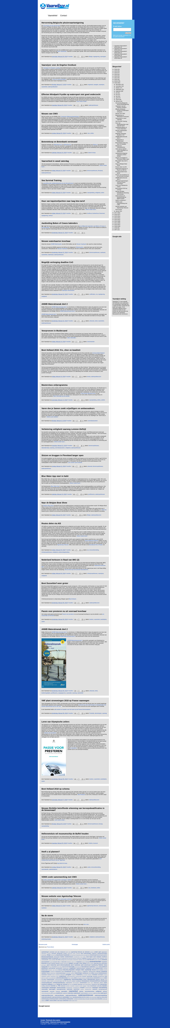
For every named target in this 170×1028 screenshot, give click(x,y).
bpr (57, 958)
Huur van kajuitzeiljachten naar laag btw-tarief (63, 201)
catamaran (94, 958)
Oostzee (84, 976)
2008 (115, 228)
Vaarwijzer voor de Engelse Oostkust (59, 65)
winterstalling (62, 999)
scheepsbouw (85, 981)
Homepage (75, 944)
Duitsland (93, 887)
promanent (96, 978)
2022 (115, 76)
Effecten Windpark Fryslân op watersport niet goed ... (121, 110)
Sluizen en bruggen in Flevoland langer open (62, 455)
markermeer (52, 973)
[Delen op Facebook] (82, 57)
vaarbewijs (52, 987)
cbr (98, 958)
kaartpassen (89, 968)
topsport (77, 985)
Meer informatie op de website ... (62, 396)
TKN (59, 986)
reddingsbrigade (50, 979)
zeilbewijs (105, 998)
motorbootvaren (102, 973)
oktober (118, 88)
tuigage (84, 985)
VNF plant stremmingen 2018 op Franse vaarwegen (65, 700)
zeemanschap (81, 998)
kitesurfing (66, 970)
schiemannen (69, 982)
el (60, 961)
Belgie (91, 56)
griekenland (104, 963)
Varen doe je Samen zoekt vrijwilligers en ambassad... (121, 150)
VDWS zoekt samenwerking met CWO (59, 877)
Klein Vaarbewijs (61, 51)
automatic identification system (59, 953)
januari (118, 211)
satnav (73, 981)
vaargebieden (69, 987)
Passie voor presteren (68, 614)
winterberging (45, 999)
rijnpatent (98, 979)
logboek (79, 971)
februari (118, 101)
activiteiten (52, 952)
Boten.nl (95, 144)
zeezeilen (99, 999)
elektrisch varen (70, 961)
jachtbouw (104, 966)
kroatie (105, 969)
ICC (49, 966)
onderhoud (62, 976)
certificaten (92, 294)
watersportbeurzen (96, 376)
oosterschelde (78, 976)
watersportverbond (57, 997)
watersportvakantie (47, 997)
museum (95, 843)
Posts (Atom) (50, 947)
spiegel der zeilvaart (61, 984)
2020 (115, 79)
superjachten (103, 984)
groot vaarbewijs (75, 965)
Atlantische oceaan (46, 953)
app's (99, 952)
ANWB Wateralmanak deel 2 (55, 304)
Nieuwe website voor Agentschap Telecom (61, 896)
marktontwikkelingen (61, 973)
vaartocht (94, 989)
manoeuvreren (92, 971)
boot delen (83, 956)
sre (70, 984)
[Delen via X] (80, 57)
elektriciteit (63, 961)
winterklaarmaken (46, 939)
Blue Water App (55, 486)
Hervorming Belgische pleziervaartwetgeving (63, 23)
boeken (91, 619)
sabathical (69, 981)
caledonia (84, 958)
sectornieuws (83, 982)
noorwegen (100, 974)
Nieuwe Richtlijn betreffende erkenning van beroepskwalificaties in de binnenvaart (73, 809)
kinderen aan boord (53, 969)
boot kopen (89, 956)
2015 (115, 216)
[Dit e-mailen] (77, 57)
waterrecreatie (96, 993)
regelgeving (96, 56)
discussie (85, 959)
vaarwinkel (44, 86)
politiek (75, 978)
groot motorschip (51, 965)
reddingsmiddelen (59, 979)
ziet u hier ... (87, 924)
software (50, 984)
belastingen (44, 955)
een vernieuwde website (64, 899)
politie (72, 978)
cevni (106, 958)
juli (117, 93)
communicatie (102, 905)
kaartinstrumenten (80, 968)
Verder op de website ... (53, 417)
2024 (115, 72)
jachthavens (91, 494)
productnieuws (89, 978)
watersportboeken (53, 86)
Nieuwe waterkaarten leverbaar (56, 241)
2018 (115, 83)
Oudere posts (106, 944)
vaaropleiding (91, 192)
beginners (94, 953)
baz (82, 953)
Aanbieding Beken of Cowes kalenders (60, 223)
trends (89, 376)
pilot (106, 976)
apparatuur (104, 952)
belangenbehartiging (102, 953)
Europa (101, 824)
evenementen (91, 341)
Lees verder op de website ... (75, 462)
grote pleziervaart (86, 965)
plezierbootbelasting (61, 978)
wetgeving (98, 997)
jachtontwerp (59, 968)
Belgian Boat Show (48, 505)
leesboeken (58, 971)
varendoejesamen (93, 420)
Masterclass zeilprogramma (54, 385)
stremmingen (98, 713)
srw (72, 984)
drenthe (100, 959)
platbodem (53, 978)
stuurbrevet (94, 984)
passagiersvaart (101, 976)
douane (96, 959)
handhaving (94, 965)
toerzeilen (72, 985)
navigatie (68, 974)
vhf (52, 993)
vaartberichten (88, 989)
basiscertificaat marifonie (91, 540)
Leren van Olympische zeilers (55, 722)
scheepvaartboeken (47, 982)
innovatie (71, 966)
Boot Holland (81, 794)
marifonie (44, 908)
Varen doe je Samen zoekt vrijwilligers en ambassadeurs (68, 408)
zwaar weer (74, 1000)
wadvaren (65, 993)
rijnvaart (102, 979)
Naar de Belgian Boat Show (54, 503)
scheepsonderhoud (95, 981)
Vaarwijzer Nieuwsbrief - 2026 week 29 (120, 57)
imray (61, 966)
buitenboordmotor (72, 958)
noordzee (94, 974)
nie (83, 974)
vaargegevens (62, 693)
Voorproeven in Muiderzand (54, 331)
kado (93, 968)
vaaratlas (104, 986)
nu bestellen (73, 748)
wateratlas (70, 993)
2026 (115, 69)
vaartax (82, 989)
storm (84, 984)
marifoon (44, 973)
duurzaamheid (45, 962)
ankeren (92, 952)
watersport (103, 993)
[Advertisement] (62, 1011)
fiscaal (48, 963)
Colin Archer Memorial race (88, 393)
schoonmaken (76, 982)
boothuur (89, 213)
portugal (79, 978)
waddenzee (59, 993)
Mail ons (104, 509)
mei (117, 96)
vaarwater (69, 693)
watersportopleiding (101, 995)
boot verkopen (97, 956)
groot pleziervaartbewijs (63, 965)
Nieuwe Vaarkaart (81, 244)
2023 (115, 74)
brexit (59, 958)
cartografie (89, 958)
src (68, 984)
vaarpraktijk (45, 989)
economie (54, 961)
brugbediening (64, 958)
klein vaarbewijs (86, 970)
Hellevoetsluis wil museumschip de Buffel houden (65, 834)
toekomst (63, 985)
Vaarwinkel (52, 15)
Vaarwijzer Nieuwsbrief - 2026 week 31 (120, 52)
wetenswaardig (92, 997)
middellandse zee (86, 973)
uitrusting (99, 985)
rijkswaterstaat (45, 447)
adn (56, 952)
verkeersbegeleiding (63, 552)
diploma (80, 959)
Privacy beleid (45, 1022)
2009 (115, 226)
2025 (115, 71)
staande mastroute (77, 984)
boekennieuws (69, 956)
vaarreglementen (61, 989)
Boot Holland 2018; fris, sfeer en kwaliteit (61, 350)
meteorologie (78, 973)
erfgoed (83, 961)
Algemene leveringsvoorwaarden (60, 1022)
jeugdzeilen (73, 968)
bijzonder (88, 955)
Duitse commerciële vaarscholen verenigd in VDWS (57, 879)
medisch (73, 973)
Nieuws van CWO (50, 114)
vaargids (96, 84)
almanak (91, 321)
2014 (115, 218)
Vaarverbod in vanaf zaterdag (55, 161)
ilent (58, 966)
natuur (53, 974)
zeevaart (87, 998)
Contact (63, 15)
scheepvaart (103, 981)
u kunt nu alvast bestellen (59, 79)
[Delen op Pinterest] (84, 57)
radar (105, 978)
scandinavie (78, 981)
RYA (65, 981)
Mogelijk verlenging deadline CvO (57, 262)
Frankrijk (91, 713)
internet (97, 966)
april (117, 98)
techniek (53, 986)
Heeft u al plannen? (51, 852)
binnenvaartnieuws (92, 170)
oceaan (105, 974)
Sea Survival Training (51, 180)
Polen (69, 978)
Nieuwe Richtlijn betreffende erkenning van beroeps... (122, 193)
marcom (98, 971)
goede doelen (90, 963)
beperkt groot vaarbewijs (62, 955)
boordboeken (77, 956)
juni (117, 94)
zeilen (102, 192)
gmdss (84, 963)
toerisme (68, 985)
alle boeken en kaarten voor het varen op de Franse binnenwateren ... (73, 709)
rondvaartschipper (58, 981)
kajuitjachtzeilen (99, 968)
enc (75, 961)
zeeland (76, 998)
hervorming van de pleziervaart (51, 25)
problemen (83, 978)
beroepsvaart (73, 955)
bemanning (53, 955)
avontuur (78, 953)
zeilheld (51, 1000)
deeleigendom (63, 959)
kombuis (101, 969)
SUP (98, 984)
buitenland (79, 958)
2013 (115, 219)
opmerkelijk (89, 976)
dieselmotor (76, 959)
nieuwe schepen (88, 974)
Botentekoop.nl (58, 144)
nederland (79, 974)
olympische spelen (46, 976)
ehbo (58, 961)
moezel (96, 973)
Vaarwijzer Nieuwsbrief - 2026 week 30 (120, 54)
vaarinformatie (88, 987)
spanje (54, 984)
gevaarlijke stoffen (78, 963)
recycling (44, 979)
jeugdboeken (66, 968)
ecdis (51, 961)
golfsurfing (96, 963)
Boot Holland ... (73, 599)
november (118, 86)
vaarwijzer (101, 84)
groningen (44, 965)
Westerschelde (85, 997)
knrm (97, 969)
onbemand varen (55, 976)
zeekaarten (69, 999)
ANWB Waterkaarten (56, 244)
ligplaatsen (74, 971)
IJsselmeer (54, 966)
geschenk (66, 963)
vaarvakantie (45, 869)
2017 (115, 213)
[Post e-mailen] (74, 56)
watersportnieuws (93, 105)
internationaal (78, 966)
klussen (94, 970)
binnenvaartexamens (102, 955)
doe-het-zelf (90, 959)
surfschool (47, 985)
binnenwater (57, 956)
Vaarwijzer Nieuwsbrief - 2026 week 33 (120, 46)
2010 (115, 224)
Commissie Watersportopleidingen (70, 116)
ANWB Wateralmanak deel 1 (49, 314)
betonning (83, 955)
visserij (54, 993)
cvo (97, 294)
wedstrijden (103, 619)
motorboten (44, 974)
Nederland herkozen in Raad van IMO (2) (60, 560)
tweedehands (93, 985)
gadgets (62, 963)
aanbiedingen (45, 952)
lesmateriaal (68, 971)
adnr (58, 952)
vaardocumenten (61, 987)
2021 (115, 77)
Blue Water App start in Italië (55, 476)
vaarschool (76, 989)
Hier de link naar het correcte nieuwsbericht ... (77, 569)
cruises (50, 959)
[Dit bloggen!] (78, 57)
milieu (92, 973)
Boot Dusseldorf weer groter (55, 583)
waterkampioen (53, 869)
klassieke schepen (75, 970)
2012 (115, 221)
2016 (115, 214)
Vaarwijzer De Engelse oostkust (51, 68)
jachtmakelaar (52, 968)
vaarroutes (69, 989)
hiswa (105, 965)
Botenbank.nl (67, 144)
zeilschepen (60, 1000)
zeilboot (43, 1000)
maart (117, 99)
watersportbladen (59, 995)
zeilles (92, 133)
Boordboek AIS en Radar (96, 544)
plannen (43, 978)
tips (56, 985)
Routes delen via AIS (51, 523)
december (118, 84)
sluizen (101, 982)
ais (88, 550)
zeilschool (65, 1000)
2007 (115, 229)
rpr (63, 981)
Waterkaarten (79, 247)
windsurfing (104, 997)
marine (48, 973)
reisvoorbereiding (94, 550)
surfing (43, 985)
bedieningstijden (46, 693)
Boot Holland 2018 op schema (55, 789)
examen (104, 962)
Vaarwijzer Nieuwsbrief (68, 290)
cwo (89, 133)
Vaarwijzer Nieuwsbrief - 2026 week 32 (120, 49)
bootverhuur (95, 213)
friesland (100, 170)
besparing (78, 955)
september (119, 89)
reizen (85, 979)
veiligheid (97, 192)
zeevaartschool (93, 998)
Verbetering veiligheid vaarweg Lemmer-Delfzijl (64, 429)
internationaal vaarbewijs (88, 966)
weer (71, 997)
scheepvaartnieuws (47, 552)
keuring (105, 968)
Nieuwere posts (43, 944)
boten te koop (92, 152)
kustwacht (52, 971)
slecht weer (90, 982)
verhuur (51, 215)
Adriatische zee (64, 952)
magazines (85, 971)
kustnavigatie (46, 971)
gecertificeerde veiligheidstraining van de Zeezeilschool (58, 183)
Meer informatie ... (72, 337)
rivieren (52, 981)
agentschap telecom (92, 905)
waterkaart (51, 254)
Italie (100, 966)
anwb (96, 321)
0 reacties (70, 56)
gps (100, 963)
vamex (81, 991)
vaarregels (103, 56)
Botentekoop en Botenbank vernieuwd (59, 142)
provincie (102, 978)
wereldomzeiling (77, 997)
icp (50, 966)
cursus (53, 959)
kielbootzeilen (45, 969)
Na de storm (47, 915)
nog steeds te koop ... (62, 863)
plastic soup (48, 978)
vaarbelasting (45, 987)
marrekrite (68, 973)
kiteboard (60, 969)
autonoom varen (71, 953)
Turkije (88, 985)
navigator (74, 974)
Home (42, 15)
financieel (102, 213)
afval (69, 952)
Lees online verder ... (82, 101)
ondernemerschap (71, 976)
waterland (90, 993)
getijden (71, 963)
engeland (90, 84)
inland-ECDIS (65, 966)
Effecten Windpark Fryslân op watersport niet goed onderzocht (71, 94)
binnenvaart (93, 955)
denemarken (70, 959)
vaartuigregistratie (102, 989)
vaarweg (52, 447)
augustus (118, 91)
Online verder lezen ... (91, 209)
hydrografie (45, 966)
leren (63, 971)
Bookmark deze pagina (53, 1020)
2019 (115, 81)
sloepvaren (96, 982)
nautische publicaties (60, 974)
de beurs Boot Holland (98, 353)
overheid (95, 976)
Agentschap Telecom (63, 544)
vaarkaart (102, 252)
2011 (115, 223)
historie (91, 843)
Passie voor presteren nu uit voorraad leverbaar (64, 611)
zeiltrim (103, 400)
